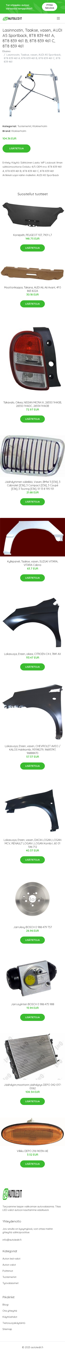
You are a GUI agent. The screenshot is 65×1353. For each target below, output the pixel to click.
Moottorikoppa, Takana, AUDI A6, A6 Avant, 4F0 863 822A (32, 289)
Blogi (5, 1304)
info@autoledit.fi (12, 1239)
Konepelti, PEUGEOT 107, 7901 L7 (32, 235)
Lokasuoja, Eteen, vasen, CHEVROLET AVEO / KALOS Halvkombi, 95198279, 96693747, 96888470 (32, 749)
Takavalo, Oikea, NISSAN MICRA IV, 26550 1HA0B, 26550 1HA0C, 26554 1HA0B (32, 404)
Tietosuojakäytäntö (13, 1323)
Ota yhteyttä (9, 1310)
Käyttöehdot (9, 1316)
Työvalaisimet (10, 1283)
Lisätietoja (16, 148)
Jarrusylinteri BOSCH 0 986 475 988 (32, 1004)
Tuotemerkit (24, 126)
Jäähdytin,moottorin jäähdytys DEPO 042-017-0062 (32, 1086)
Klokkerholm (39, 126)
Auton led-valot (11, 1258)
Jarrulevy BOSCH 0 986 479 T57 (32, 927)
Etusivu (6, 51)
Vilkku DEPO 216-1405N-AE (32, 1151)
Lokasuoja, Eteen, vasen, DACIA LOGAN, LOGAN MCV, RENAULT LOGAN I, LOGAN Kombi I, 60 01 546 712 (32, 843)
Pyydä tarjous (49, 6)
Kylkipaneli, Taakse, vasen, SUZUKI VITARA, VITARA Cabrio (32, 563)
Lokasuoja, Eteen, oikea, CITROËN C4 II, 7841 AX (32, 654)
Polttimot (7, 1270)
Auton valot (9, 1264)
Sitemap (7, 1329)
